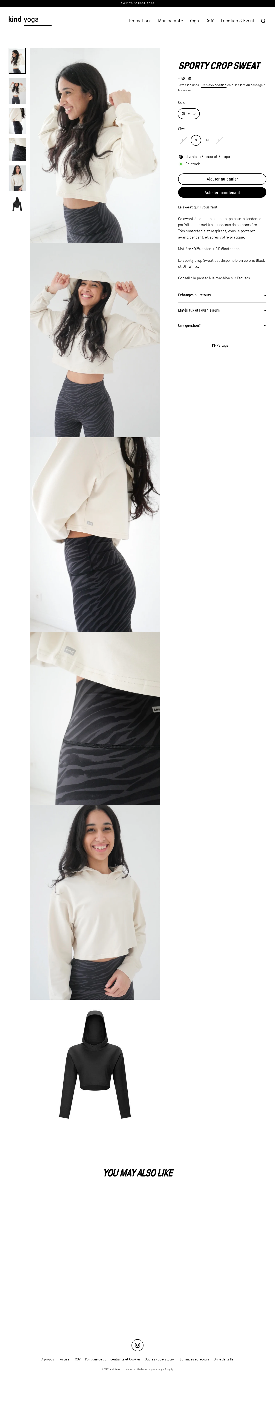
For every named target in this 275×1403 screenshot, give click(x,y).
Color (182, 102)
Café (210, 20)
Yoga (194, 20)
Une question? (189, 325)
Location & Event (238, 20)
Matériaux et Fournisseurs (199, 310)
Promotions (140, 20)
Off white (189, 114)
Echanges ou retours (194, 295)
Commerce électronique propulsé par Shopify (149, 1369)
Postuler (64, 1359)
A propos (47, 1359)
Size (181, 129)
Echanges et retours (195, 1359)
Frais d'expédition (213, 85)
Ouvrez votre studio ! (160, 1359)
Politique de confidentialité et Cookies (113, 1359)
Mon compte (170, 20)
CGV (78, 1359)
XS (184, 140)
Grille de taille (223, 1359)
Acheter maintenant (222, 192)
